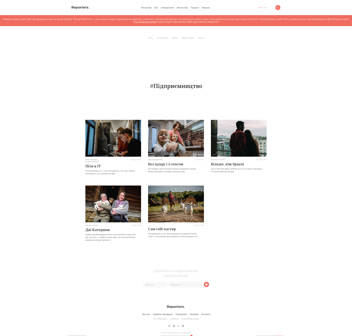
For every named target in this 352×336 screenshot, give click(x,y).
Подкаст (195, 7)
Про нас (146, 314)
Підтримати (181, 314)
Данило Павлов (91, 162)
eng (265, 8)
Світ (156, 7)
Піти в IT (93, 166)
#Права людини (188, 38)
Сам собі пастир (162, 229)
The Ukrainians (160, 319)
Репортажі (146, 7)
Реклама (194, 314)
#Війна (174, 38)
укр (260, 8)
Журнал (206, 7)
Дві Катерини (97, 230)
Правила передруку (163, 314)
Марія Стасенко (91, 225)
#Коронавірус (162, 38)
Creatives (174, 319)
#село (150, 38)
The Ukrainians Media (145, 22)
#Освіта (201, 38)
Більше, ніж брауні (227, 164)
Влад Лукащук (91, 160)
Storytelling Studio (190, 319)
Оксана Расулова (218, 160)
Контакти (205, 314)
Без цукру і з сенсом (165, 164)
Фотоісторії (182, 7)
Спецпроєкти (167, 7)
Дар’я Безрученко (155, 160)
